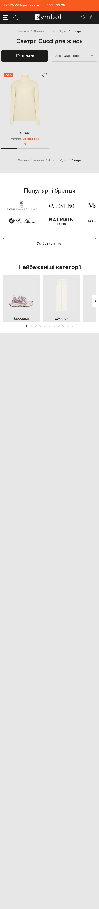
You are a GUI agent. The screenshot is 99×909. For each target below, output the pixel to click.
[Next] (95, 301)
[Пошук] (15, 17)
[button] (26, 326)
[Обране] (83, 17)
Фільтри (28, 56)
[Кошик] (92, 17)
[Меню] (5, 17)
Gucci (25, 133)
